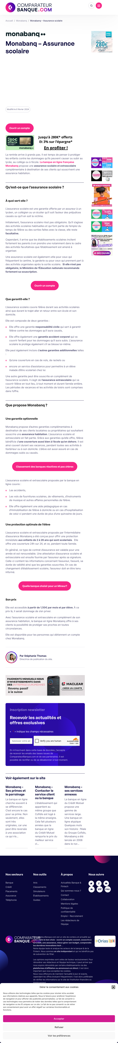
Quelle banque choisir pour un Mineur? (44, 586)
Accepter (59, 1018)
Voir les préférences (59, 1035)
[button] (113, 987)
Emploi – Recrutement (72, 916)
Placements (11, 891)
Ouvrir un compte (19, 128)
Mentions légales (69, 903)
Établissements (41, 895)
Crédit (9, 887)
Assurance (11, 895)
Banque (9, 882)
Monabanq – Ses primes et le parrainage (16, 790)
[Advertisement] (45, 80)
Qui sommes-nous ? (71, 890)
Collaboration (67, 899)
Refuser (59, 1027)
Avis (35, 882)
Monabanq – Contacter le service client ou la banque (45, 792)
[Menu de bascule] (99, 5)
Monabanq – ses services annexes (74, 790)
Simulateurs (39, 891)
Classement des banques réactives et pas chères (44, 466)
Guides (36, 900)
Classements (39, 887)
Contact (65, 895)
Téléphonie (11, 900)
